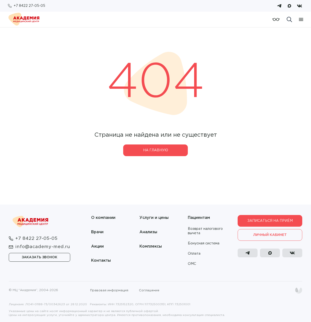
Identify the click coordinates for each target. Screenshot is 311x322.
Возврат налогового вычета (205, 231)
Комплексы (150, 246)
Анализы (148, 232)
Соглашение (149, 290)
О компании (103, 218)
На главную (155, 150)
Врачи (97, 232)
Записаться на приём (270, 220)
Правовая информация (109, 290)
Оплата (194, 253)
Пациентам (199, 218)
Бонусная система (203, 243)
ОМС (192, 263)
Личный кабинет (270, 234)
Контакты (101, 260)
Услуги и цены (154, 218)
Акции (97, 246)
